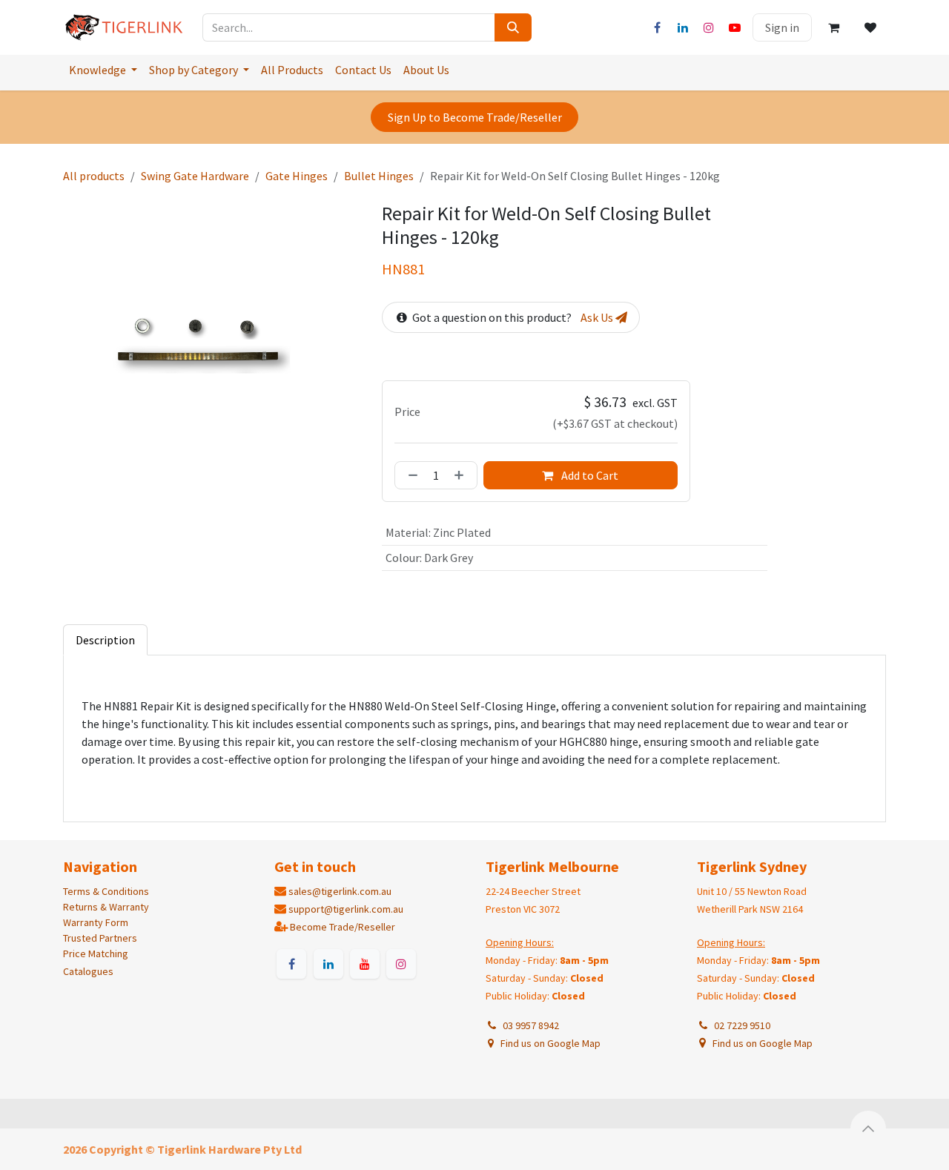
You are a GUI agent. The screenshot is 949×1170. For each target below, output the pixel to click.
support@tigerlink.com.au (345, 909)
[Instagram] (709, 27)
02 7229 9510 (740, 1025)
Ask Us (598, 317)
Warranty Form (95, 922)
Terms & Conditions (106, 891)
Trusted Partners (100, 938)
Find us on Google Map (549, 1043)
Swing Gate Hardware (195, 175)
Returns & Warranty (106, 906)
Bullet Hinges (379, 175)
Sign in (782, 27)
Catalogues (88, 971)
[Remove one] (410, 475)
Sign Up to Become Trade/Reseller (475, 117)
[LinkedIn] (683, 27)
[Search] (513, 27)
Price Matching (95, 953)
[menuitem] (103, 70)
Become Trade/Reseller (342, 926)
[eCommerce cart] (833, 27)
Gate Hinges (296, 175)
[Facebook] (657, 27)
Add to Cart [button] (588, 475)
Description (105, 639)
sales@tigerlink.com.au (339, 891)
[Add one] (462, 475)
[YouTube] (735, 27)
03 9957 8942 (528, 1025)
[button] (868, 1128)
